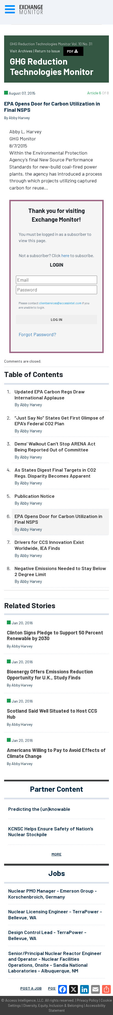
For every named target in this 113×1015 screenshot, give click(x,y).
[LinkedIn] (84, 989)
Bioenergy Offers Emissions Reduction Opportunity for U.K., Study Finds (50, 674)
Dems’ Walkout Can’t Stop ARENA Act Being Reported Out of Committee (55, 447)
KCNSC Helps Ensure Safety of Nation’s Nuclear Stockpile (50, 832)
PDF (70, 51)
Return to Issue (47, 51)
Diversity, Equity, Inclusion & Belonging (53, 1005)
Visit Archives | (22, 51)
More (56, 854)
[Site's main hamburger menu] (9, 10)
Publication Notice (35, 496)
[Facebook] (62, 989)
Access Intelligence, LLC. (24, 1000)
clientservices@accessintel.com (60, 303)
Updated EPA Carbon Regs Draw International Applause (50, 394)
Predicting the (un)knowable (39, 809)
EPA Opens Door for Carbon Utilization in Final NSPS (58, 519)
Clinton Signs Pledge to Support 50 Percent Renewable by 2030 (55, 635)
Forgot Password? (37, 334)
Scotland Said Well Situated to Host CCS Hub (52, 714)
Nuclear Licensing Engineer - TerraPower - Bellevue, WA (55, 914)
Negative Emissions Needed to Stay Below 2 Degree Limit (60, 571)
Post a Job (31, 988)
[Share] (106, 989)
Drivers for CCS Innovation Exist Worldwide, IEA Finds (49, 545)
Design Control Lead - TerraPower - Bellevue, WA (47, 935)
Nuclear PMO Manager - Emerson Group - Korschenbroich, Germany (52, 894)
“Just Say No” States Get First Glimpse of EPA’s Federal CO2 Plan (59, 421)
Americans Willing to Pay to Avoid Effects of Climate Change (56, 753)
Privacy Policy (87, 1000)
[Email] (95, 989)
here (65, 255)
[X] (73, 989)
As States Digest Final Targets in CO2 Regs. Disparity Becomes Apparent (55, 473)
